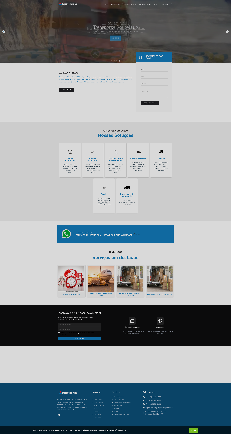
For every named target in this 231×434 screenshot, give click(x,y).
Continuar (193, 430)
